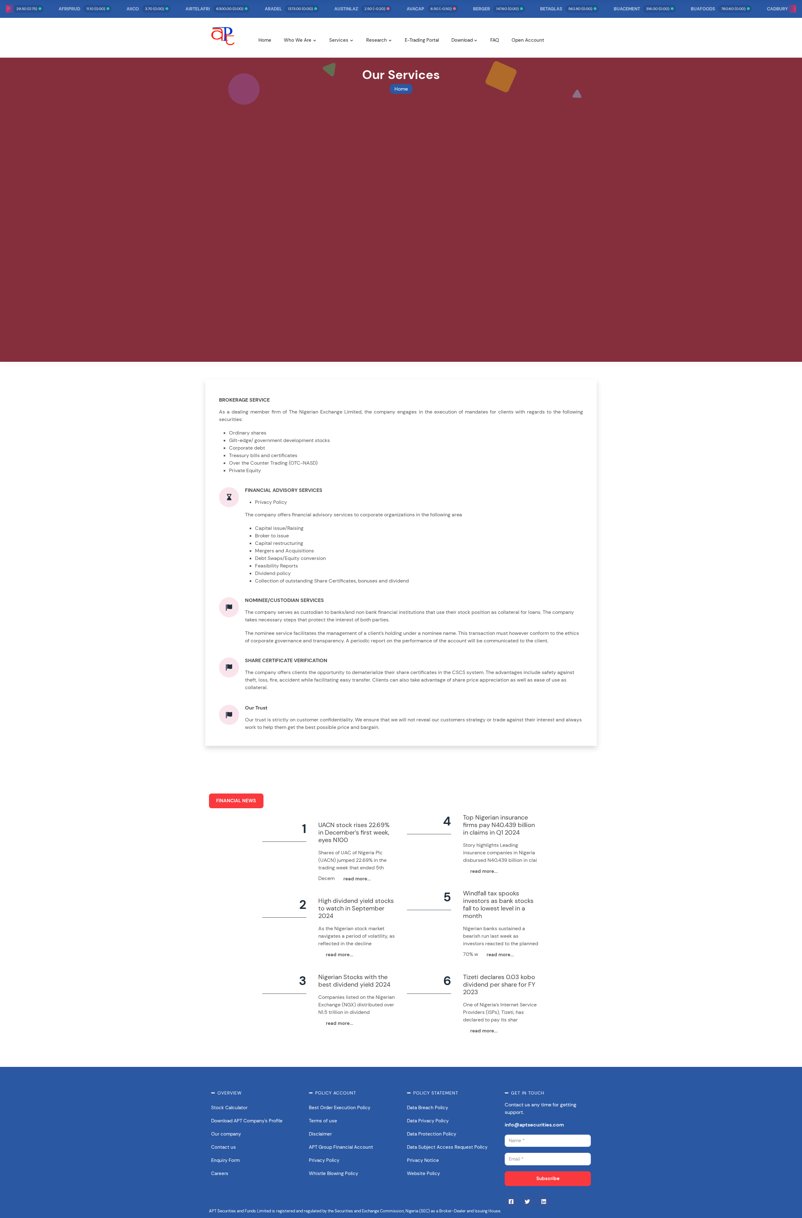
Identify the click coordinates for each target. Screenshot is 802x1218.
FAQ (494, 40)
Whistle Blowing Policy (333, 1173)
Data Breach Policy (427, 1108)
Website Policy (423, 1173)
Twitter (527, 1201)
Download (462, 40)
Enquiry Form (225, 1160)
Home (264, 40)
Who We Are (297, 40)
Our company (226, 1134)
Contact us (223, 1147)
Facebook (511, 1201)
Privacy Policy (324, 1160)
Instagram (543, 1201)
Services (338, 40)
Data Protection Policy (431, 1134)
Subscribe (548, 1178)
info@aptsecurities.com (534, 1124)
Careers (219, 1173)
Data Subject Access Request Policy (447, 1147)
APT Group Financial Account (341, 1147)
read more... (357, 879)
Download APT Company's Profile (247, 1121)
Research (376, 40)
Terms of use (323, 1121)
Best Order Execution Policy (339, 1108)
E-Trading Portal (422, 40)
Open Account (528, 40)
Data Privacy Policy (428, 1121)
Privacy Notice (423, 1160)
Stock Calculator (229, 1108)
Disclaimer (320, 1134)
